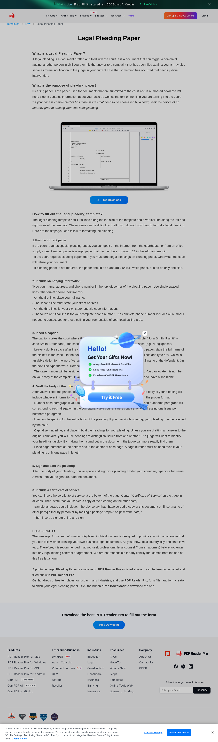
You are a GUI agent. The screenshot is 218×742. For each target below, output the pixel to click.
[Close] (212, 732)
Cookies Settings (153, 732)
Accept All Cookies (179, 732)
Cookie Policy (19, 738)
